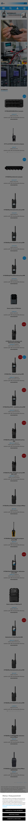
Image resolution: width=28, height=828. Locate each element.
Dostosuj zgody (14, 814)
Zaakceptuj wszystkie (14, 818)
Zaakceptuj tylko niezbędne (14, 810)
